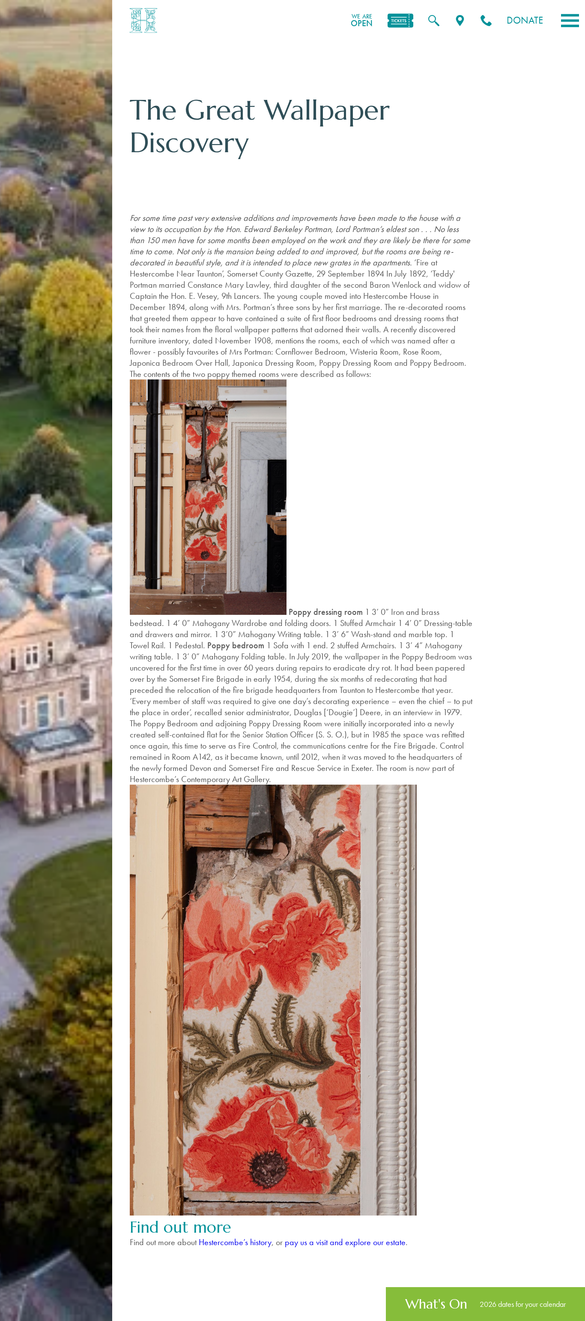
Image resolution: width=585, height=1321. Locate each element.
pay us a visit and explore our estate (345, 1242)
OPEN (362, 20)
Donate (525, 20)
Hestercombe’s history (235, 1242)
